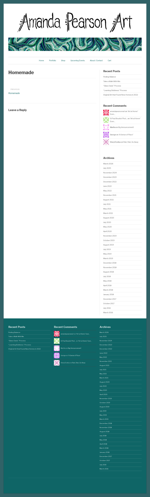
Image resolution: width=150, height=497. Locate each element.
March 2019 (108, 258)
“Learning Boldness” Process (115, 90)
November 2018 (109, 267)
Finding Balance (109, 77)
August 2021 (108, 200)
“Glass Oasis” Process (112, 86)
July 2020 (107, 222)
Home (41, 60)
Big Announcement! (126, 127)
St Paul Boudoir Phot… (118, 118)
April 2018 (107, 285)
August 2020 (108, 218)
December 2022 (109, 182)
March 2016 (108, 312)
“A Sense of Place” (126, 135)
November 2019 (109, 236)
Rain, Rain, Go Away (130, 142)
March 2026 (108, 164)
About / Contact (96, 60)
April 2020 (107, 231)
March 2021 (108, 213)
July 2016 (107, 308)
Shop (63, 60)
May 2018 (107, 281)
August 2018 (108, 272)
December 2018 (109, 263)
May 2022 (107, 191)
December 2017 (109, 299)
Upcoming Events (77, 60)
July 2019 (107, 249)
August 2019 (108, 245)
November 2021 (109, 195)
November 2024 (110, 173)
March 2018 (108, 290)
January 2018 (108, 294)
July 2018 (107, 276)
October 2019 (108, 240)
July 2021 (107, 204)
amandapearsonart (117, 111)
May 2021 (107, 209)
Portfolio (52, 60)
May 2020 (107, 227)
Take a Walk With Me (111, 81)
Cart (109, 60)
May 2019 (107, 254)
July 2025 (107, 168)
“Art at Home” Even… (83, 334)
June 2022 (107, 186)
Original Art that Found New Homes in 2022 (120, 95)
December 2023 (109, 177)
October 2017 (108, 303)
